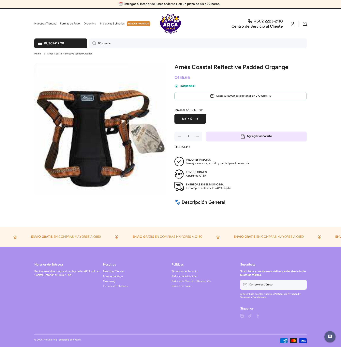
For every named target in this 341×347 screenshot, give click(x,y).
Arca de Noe (50, 339)
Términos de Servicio (184, 271)
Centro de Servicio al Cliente (257, 26)
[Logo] (170, 24)
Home (37, 53)
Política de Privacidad (184, 276)
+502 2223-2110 (268, 21)
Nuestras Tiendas (114, 271)
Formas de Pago (113, 276)
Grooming (109, 281)
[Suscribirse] (302, 285)
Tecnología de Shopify (69, 339)
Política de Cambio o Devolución (191, 281)
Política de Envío (181, 286)
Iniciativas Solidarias (115, 286)
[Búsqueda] (92, 43)
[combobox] (198, 43)
